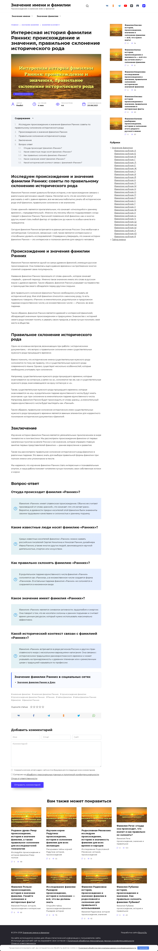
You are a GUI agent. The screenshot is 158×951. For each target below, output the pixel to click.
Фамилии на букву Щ (125, 225)
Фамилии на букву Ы (125, 228)
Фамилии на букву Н (125, 189)
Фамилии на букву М (125, 186)
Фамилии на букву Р (23, 94)
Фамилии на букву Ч (125, 219)
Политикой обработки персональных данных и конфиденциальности (100, 941)
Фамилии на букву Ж (125, 168)
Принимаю (143, 948)
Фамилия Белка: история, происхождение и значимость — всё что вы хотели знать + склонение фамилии (136, 56)
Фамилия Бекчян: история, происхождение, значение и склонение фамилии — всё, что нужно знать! (135, 32)
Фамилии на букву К (125, 180)
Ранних (51, 697)
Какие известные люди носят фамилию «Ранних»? (48, 152)
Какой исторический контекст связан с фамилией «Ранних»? (53, 163)
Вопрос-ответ (26, 144)
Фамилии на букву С (125, 201)
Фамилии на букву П (125, 195)
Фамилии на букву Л (125, 183)
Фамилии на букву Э (125, 230)
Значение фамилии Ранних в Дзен (36, 682)
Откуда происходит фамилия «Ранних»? (43, 148)
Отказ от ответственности (24, 778)
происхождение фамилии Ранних (28, 697)
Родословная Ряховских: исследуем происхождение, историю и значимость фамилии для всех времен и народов (96, 838)
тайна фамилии (64, 697)
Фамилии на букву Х (125, 213)
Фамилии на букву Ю (125, 233)
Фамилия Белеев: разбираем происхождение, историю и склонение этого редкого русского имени (136, 125)
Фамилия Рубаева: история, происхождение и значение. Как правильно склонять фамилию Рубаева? (129, 894)
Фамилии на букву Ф (125, 210)
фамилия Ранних (31, 700)
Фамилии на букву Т (125, 204)
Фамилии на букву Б (125, 154)
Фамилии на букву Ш (125, 222)
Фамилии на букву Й (125, 177)
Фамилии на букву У (125, 207)
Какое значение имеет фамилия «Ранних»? (44, 159)
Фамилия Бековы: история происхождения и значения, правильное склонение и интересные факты (136, 103)
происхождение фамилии (73, 694)
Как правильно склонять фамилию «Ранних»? (45, 155)
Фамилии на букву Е (125, 165)
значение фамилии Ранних (46, 694)
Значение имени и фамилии (41, 5)
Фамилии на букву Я (125, 236)
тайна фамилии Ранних (85, 697)
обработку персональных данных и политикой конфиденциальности (62, 774)
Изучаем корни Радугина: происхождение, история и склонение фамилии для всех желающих (59, 838)
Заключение (25, 140)
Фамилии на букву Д (125, 162)
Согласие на (56, 774)
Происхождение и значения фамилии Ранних (43, 132)
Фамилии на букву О (125, 192)
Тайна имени (119, 239)
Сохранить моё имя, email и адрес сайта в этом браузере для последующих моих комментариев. (54, 770)
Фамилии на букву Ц (125, 216)
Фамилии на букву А (125, 151)
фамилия (16, 700)
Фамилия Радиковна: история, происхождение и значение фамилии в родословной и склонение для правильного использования (94, 897)
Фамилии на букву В (125, 156)
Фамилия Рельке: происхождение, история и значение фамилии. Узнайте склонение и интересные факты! (23, 894)
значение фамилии (21, 694)
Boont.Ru (142, 933)
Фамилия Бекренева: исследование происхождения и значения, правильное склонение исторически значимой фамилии (136, 79)
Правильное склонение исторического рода (42, 136)
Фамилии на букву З (125, 171)
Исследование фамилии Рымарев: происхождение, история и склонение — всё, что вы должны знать (61, 894)
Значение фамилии (47, 16)
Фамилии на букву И (125, 174)
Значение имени (21, 16)
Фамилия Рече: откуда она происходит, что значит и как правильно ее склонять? (131, 830)
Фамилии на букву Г (125, 159)
